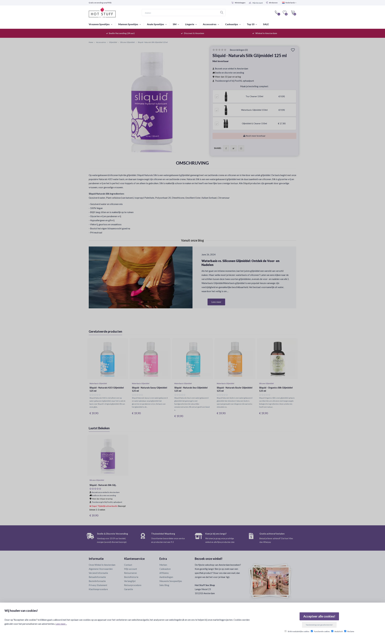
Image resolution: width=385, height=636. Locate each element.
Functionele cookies (322, 631)
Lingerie (190, 24)
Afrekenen (273, 3)
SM (175, 24)
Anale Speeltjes (156, 24)
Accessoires (210, 24)
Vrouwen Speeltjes (99, 24)
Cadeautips (232, 24)
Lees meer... (61, 623)
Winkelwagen (240, 3)
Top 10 (251, 24)
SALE (266, 24)
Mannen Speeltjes (128, 24)
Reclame (350, 631)
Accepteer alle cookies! (319, 616)
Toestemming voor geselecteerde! (319, 625)
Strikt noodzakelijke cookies (298, 631)
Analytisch (338, 631)
